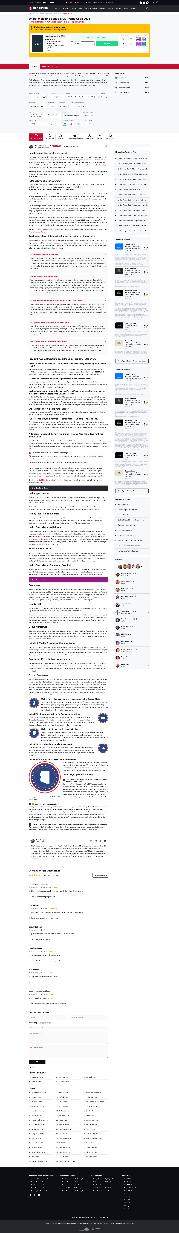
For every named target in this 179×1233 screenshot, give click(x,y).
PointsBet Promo (64, 1115)
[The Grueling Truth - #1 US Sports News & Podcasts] (41, 9)
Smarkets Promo (91, 1106)
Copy (92, 43)
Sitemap (126, 1206)
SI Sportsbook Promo (38, 1152)
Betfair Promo (90, 1143)
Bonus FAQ (60, 138)
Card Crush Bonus (98, 1185)
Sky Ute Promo (63, 1106)
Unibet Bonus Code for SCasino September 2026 (133, 174)
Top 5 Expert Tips (49, 138)
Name (32, 1017)
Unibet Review (57, 13)
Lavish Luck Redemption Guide (102, 1188)
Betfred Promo (63, 1097)
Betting (73, 8)
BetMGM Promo (64, 1077)
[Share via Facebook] (100, 840)
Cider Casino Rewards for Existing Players (74, 1179)
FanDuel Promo (91, 1077)
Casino (110, 8)
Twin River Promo (92, 1134)
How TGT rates (128, 1185)
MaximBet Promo (64, 1147)
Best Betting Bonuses (125, 515)
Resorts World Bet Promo (39, 1120)
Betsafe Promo (36, 1115)
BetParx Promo (64, 1111)
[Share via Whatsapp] (95, 840)
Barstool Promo (64, 1124)
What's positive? (37, 1033)
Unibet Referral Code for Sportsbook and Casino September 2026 (133, 226)
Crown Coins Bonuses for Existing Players (74, 1191)
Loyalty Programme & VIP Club (75, 138)
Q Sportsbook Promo (38, 1124)
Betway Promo (36, 1097)
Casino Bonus (99, 138)
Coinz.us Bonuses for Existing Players (73, 1182)
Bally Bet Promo (91, 1124)
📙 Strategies (79, 2)
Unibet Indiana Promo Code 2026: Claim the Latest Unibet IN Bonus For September (133, 179)
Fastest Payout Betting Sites (128, 510)
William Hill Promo (92, 1097)
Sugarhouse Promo (37, 1129)
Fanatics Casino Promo (39, 1092)
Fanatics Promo (64, 1082)
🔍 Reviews (109, 2)
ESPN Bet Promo (91, 1157)
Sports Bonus (89, 138)
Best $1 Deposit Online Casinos (129, 546)
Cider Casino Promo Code (38, 1185)
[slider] (34, 875)
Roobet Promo (63, 1134)
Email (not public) (77, 1017)
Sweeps (102, 8)
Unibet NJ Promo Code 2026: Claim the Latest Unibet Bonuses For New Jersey (133, 195)
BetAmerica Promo (92, 1120)
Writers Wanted (128, 1197)
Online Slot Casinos (125, 535)
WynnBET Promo (36, 1147)
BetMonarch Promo (37, 1106)
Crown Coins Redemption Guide (102, 1191)
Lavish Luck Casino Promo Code (40, 1179)
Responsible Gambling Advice (133, 1188)
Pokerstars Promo (65, 1129)
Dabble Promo (36, 1138)
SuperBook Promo (65, 1138)
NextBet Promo (91, 1111)
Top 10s (57, 8)
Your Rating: (34, 1023)
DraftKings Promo (37, 1077)
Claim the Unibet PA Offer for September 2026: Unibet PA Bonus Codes (133, 169)
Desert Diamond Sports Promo (41, 1143)
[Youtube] (147, 2)
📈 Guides (69, 2)
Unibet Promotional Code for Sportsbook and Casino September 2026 (133, 210)
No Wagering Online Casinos (128, 551)
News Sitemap (128, 1209)
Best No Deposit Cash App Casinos (130, 541)
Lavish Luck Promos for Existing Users (73, 1188)
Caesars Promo (36, 1082)
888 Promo (90, 1115)
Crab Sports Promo (37, 1111)
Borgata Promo (64, 1092)
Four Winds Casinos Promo (95, 1102)
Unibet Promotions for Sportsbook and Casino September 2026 (133, 215)
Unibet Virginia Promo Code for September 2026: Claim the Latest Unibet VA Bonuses (133, 231)
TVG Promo (35, 1157)
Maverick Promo (36, 1102)
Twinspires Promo (65, 1152)
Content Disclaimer (129, 1200)
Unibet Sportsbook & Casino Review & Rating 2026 (133, 159)
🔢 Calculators (98, 2)
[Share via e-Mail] (91, 840)
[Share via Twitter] (105, 840)
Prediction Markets (91, 8)
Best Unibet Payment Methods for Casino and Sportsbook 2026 (133, 164)
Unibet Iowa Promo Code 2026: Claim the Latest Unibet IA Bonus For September (133, 184)
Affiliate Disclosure (129, 1203)
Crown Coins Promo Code (38, 1188)
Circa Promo (63, 1102)
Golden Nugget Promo (93, 1092)
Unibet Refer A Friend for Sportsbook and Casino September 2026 (133, 221)
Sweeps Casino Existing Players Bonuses (105, 1179)
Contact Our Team (129, 1191)
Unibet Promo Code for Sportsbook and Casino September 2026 (133, 205)
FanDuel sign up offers (36, 232)
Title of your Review (36, 1028)
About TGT (127, 1179)
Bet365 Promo (63, 1143)
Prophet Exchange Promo (67, 1161)
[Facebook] (141, 2)
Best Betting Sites (124, 504)
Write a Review (100, 875)
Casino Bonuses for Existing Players (103, 1182)
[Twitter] (144, 2)
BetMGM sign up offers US (48, 480)
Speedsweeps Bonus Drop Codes (72, 1185)
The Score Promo (91, 1147)
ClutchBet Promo (91, 1152)
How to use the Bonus (36, 138)
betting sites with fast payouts (39, 539)
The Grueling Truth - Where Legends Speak (40, 13)
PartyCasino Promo (37, 1134)
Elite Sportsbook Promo (94, 1138)
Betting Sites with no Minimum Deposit (131, 520)
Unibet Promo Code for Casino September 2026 (133, 200)
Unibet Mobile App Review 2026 (129, 190)
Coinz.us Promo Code (37, 1182)
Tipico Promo (63, 1120)
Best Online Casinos (125, 530)
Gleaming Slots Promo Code (39, 1191)
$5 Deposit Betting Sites (126, 525)
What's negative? (38, 1047)
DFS (80, 8)
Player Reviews (110, 138)
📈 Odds (88, 2)
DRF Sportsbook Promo (39, 1161)
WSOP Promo (90, 1129)
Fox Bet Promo (63, 1157)
